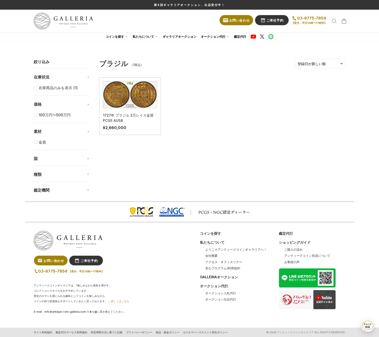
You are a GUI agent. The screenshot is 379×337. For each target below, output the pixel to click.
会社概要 (211, 255)
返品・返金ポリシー (167, 332)
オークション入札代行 (220, 293)
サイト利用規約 (43, 332)
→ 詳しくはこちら (118, 301)
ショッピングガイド (295, 242)
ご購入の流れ (293, 249)
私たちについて (143, 36)
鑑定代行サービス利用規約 (71, 332)
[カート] (344, 21)
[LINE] (271, 36)
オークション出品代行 (220, 299)
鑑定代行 (240, 36)
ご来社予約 (275, 20)
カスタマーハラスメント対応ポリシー (205, 332)
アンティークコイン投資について (307, 255)
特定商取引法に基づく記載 (106, 332)
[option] (189, 4)
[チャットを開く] (367, 325)
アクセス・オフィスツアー (223, 262)
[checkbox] (64, 87)
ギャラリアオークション (180, 36)
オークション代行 (213, 36)
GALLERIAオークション (219, 277)
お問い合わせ (239, 20)
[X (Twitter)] (262, 36)
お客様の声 (292, 262)
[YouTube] (253, 36)
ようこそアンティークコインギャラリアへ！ (236, 249)
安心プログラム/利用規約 (222, 268)
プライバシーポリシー (139, 332)
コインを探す (115, 36)
